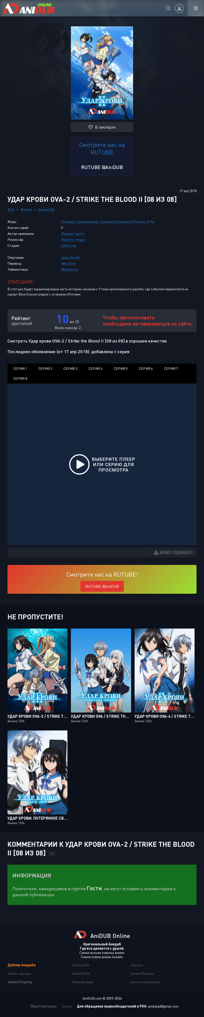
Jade (64, 257)
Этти (150, 221)
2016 (10, 209)
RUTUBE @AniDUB (102, 167)
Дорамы (137, 965)
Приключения (87, 221)
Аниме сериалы (19, 973)
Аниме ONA (81, 973)
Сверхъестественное (115, 221)
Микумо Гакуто (72, 233)
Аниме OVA (46, 209)
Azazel (74, 257)
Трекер (67, 1006)
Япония (26, 209)
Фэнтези (138, 221)
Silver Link (68, 245)
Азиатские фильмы (145, 982)
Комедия (68, 221)
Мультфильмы (83, 982)
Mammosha (69, 269)
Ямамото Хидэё (73, 239)
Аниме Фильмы (142, 973)
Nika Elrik (68, 263)
